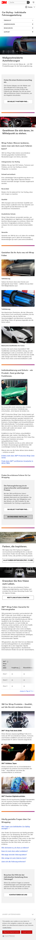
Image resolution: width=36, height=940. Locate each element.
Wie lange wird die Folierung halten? (14, 855)
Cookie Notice (7, 927)
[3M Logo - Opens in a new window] (4, 2)
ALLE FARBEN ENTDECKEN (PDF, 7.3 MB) (18, 560)
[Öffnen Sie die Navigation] (33, 2)
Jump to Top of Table (27, 691)
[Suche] (28, 2)
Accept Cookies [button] (27, 932)
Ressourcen (8, 28)
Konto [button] (30, 7)
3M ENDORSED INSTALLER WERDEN (20, 517)
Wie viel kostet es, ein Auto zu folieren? (15, 848)
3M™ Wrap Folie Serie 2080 (11, 730)
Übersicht (7, 20)
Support (7, 32)
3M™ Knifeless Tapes (9, 763)
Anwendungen (9, 24)
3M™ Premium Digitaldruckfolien (13, 796)
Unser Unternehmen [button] (11, 914)
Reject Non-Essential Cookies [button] (11, 932)
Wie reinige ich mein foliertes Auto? (13, 858)
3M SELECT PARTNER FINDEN (18, 101)
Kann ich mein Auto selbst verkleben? (14, 851)
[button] (8, 936)
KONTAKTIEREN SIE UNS (18, 895)
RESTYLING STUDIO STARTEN (18, 597)
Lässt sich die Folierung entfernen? (13, 861)
